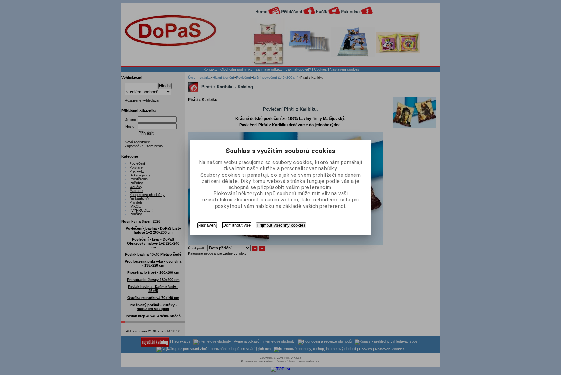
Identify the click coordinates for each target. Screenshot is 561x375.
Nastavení (207, 225)
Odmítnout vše (237, 225)
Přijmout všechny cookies (281, 225)
